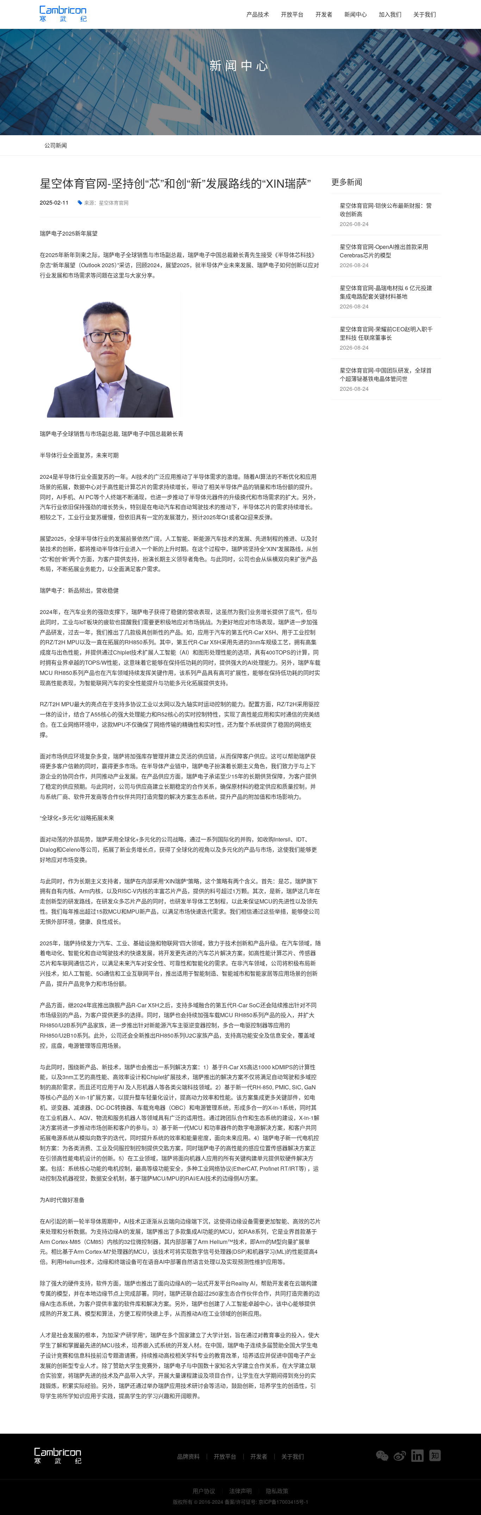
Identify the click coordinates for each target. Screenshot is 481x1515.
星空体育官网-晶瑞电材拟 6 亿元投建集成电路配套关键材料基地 (386, 297)
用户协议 (204, 1491)
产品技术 (257, 14)
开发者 (324, 14)
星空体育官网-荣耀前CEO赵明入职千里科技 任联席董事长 (386, 338)
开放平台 (292, 14)
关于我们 (424, 14)
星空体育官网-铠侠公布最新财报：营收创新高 (386, 214)
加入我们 (390, 14)
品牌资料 (188, 1456)
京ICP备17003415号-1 (283, 1501)
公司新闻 (55, 145)
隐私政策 (277, 1491)
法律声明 (240, 1491)
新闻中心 (355, 14)
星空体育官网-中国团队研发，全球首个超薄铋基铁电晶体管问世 (386, 379)
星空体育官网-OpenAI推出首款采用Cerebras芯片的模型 (384, 256)
